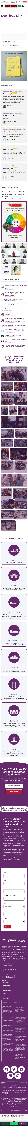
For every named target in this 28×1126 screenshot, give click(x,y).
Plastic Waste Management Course (20, 1058)
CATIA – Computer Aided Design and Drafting (20, 1037)
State (5, 903)
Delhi (14, 560)
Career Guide (6, 996)
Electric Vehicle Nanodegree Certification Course (7, 1031)
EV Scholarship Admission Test (7, 1020)
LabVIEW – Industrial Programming (18, 1052)
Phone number (7, 888)
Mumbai (14, 585)
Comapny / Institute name (10, 895)
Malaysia (14, 694)
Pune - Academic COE (14, 641)
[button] (2, 6)
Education (6, 918)
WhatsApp (15, 1123)
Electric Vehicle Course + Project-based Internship (12, 165)
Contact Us (6, 998)
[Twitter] (14, 1069)
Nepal (14, 749)
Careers (5, 988)
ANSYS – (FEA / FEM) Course (20, 1007)
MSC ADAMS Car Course (19, 1013)
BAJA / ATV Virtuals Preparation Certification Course (12, 91)
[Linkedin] (10, 1076)
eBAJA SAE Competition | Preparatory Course (19, 1040)
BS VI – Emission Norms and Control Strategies (20, 1029)
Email (5, 880)
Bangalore (14, 667)
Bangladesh (14, 721)
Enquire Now (24, 1123)
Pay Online (6, 982)
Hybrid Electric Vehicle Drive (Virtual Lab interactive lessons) (7, 1026)
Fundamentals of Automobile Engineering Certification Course (14, 129)
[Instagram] (17, 1076)
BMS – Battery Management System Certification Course (7, 1035)
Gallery (5, 993)
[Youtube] (21, 1069)
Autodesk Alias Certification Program (20, 1015)
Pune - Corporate (14, 612)
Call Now (6, 1123)
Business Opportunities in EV (7, 1017)
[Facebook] (6, 1069)
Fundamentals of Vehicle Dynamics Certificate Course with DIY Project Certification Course (7, 1050)
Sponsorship (6, 985)
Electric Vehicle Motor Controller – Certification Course (6, 1039)
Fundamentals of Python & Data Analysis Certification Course (20, 1018)
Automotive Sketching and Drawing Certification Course (20, 1032)
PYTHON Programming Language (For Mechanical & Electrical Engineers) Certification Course (20, 1022)
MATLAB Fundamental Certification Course (19, 1055)
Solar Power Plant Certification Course (20, 1060)
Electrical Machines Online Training (19, 1042)
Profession (6, 910)
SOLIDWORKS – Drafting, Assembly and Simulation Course (19, 1010)
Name (5, 872)
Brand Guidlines (7, 990)
